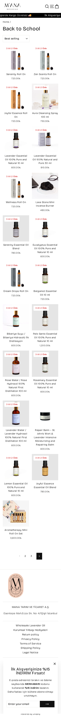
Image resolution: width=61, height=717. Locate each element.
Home (6, 22)
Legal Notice (30, 652)
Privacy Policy (30, 639)
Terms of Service (30, 643)
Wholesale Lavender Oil (30, 625)
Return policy (30, 634)
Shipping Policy (30, 647)
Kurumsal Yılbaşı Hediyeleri (30, 629)
